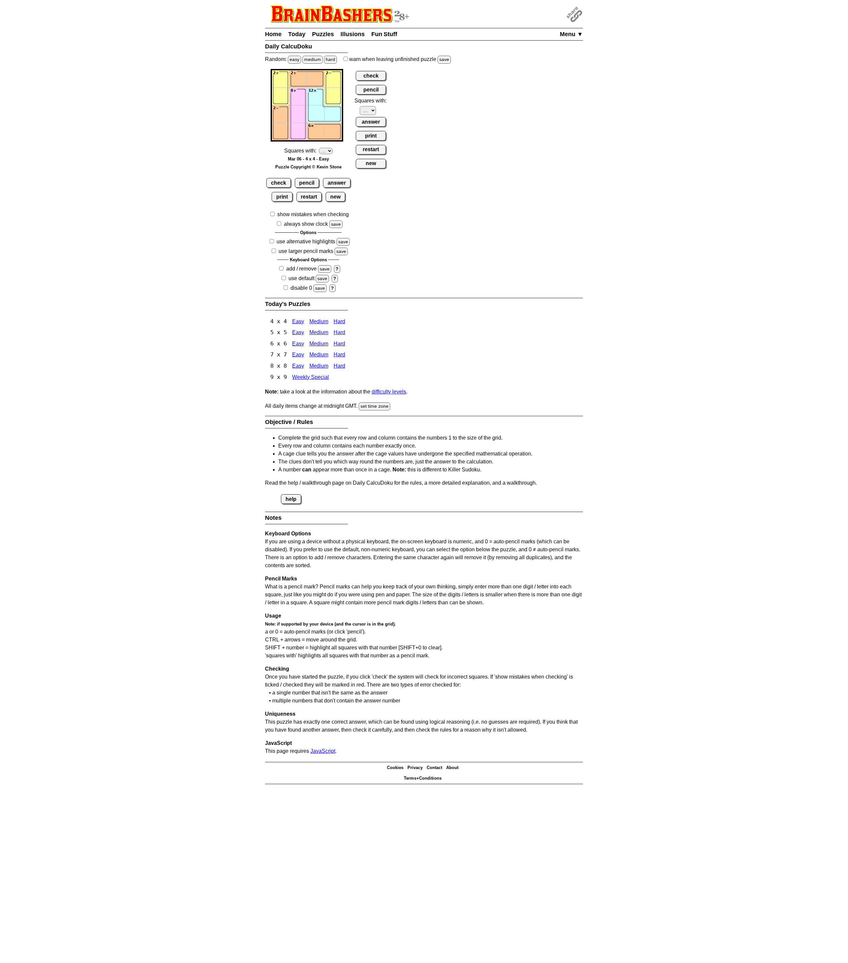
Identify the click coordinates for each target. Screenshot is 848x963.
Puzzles (323, 34)
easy (294, 59)
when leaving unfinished (398, 59)
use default (301, 278)
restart (309, 197)
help (291, 499)
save (444, 59)
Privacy (415, 767)
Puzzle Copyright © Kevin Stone (308, 166)
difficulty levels (389, 391)
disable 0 (301, 288)
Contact (434, 767)
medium (312, 59)
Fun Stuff (384, 34)
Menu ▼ (571, 34)
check (278, 183)
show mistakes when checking (313, 214)
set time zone (374, 406)
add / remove (301, 268)
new (335, 197)
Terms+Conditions (423, 778)
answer (337, 183)
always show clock (306, 224)
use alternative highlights (306, 241)
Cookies (395, 767)
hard (330, 59)
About (452, 767)
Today (296, 34)
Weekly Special (310, 377)
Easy (298, 321)
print (282, 197)
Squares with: (300, 150)
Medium (318, 321)
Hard (339, 321)
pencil (306, 183)
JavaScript (322, 751)
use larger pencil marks (306, 251)
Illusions (353, 34)
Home (273, 34)
